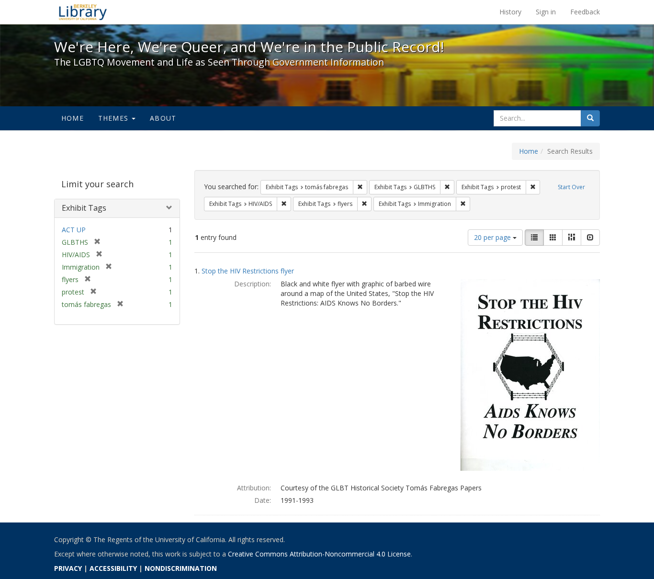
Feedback (585, 11)
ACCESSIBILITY (113, 568)
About (163, 118)
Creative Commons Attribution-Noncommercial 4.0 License (319, 553)
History (510, 11)
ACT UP (74, 229)
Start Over (571, 187)
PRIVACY (68, 568)
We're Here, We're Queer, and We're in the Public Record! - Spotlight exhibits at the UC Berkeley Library (83, 12)
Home (72, 118)
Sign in (546, 11)
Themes (114, 118)
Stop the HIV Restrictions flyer (248, 270)
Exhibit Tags (84, 208)
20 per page (493, 237)
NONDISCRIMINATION (181, 568)
